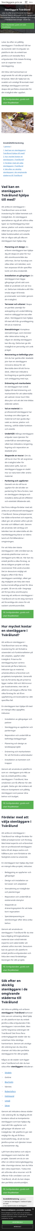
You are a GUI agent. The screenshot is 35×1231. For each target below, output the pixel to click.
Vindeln (8, 1072)
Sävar (7, 1105)
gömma (7, 146)
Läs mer (11, 1218)
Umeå (7, 1100)
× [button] (33, 1209)
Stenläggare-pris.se (11, 2)
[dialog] (17, 1219)
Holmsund (9, 1096)
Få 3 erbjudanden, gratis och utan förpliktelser (14, 26)
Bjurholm (9, 1082)
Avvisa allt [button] (17, 1226)
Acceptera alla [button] (18, 1222)
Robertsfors (10, 1091)
